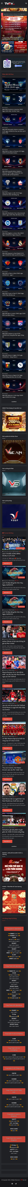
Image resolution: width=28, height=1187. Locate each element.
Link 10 (23, 1058)
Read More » (7, 563)
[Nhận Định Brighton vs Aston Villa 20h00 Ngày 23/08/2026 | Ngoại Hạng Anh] (14, 223)
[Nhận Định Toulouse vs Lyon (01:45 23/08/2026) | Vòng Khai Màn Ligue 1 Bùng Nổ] (14, 324)
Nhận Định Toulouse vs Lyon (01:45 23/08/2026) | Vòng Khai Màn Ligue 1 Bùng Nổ (13, 335)
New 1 (12, 975)
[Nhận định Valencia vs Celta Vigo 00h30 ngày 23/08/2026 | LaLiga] (14, 385)
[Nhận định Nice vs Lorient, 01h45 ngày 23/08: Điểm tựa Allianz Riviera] (14, 303)
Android (12, 1016)
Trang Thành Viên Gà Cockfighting (14, 1049)
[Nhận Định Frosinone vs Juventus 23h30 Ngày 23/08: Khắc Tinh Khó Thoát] (14, 99)
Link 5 (17, 941)
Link (17, 998)
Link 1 (16, 933)
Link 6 (15, 947)
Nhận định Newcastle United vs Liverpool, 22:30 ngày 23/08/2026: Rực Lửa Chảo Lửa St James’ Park (14, 131)
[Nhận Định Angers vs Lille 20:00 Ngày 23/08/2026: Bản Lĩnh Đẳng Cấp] (14, 183)
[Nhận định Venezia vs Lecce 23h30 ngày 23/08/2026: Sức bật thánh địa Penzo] (14, 85)
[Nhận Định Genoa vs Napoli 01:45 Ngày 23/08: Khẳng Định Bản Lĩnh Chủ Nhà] (14, 365)
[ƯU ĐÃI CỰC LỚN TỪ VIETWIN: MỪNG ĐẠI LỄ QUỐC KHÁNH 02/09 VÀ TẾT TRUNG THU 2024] (7, 47)
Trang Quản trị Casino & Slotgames (14, 1115)
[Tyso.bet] (10, 3)
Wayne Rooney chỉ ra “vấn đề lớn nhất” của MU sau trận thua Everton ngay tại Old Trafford (13, 674)
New (15, 975)
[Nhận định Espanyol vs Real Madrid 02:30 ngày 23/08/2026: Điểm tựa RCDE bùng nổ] (14, 243)
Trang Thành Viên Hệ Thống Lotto (14, 1091)
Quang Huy (5, 580)
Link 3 (10, 941)
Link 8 (14, 1058)
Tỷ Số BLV (8, 89)
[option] (14, 34)
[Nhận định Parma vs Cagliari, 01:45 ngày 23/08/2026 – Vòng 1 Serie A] (14, 345)
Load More (14, 401)
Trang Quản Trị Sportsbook (13, 928)
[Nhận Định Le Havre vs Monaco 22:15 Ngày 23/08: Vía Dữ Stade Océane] (14, 141)
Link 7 (18, 947)
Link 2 (18, 939)
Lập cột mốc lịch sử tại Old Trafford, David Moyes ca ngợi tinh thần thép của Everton (13, 707)
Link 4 (14, 941)
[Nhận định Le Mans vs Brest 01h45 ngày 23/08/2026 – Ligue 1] (14, 263)
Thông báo (5, 17)
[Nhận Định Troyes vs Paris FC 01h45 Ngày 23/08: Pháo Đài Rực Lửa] (14, 283)
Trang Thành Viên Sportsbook (14, 966)
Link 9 (18, 1058)
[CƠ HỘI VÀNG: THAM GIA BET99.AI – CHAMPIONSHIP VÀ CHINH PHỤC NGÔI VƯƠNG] (14, 28)
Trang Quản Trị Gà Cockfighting (14, 1033)
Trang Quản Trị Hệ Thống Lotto (13, 1068)
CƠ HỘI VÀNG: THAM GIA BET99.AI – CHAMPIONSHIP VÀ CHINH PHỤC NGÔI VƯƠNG (12, 39)
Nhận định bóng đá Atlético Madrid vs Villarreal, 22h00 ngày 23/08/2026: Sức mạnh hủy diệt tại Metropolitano (12, 173)
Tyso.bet (24, 1180)
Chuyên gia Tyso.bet (7, 551)
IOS (16, 1016)
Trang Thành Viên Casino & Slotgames (13, 1139)
